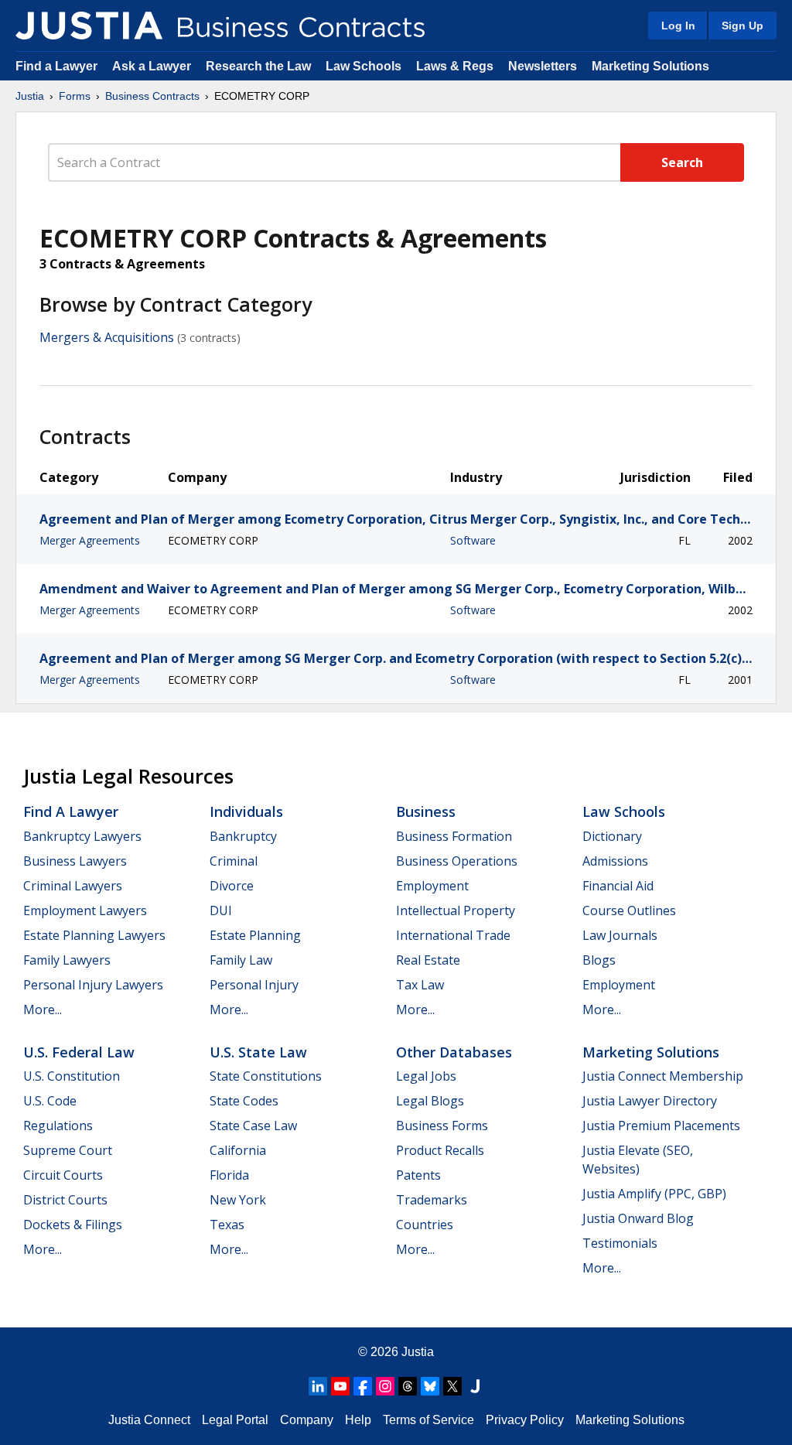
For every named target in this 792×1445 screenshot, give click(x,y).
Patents (418, 1175)
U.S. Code (50, 1100)
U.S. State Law (258, 1052)
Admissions (615, 860)
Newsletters (542, 66)
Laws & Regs (454, 66)
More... (42, 1009)
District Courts (65, 1199)
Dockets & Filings (72, 1224)
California (238, 1150)
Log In (678, 25)
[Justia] (88, 25)
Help (358, 1419)
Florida (229, 1175)
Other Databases (454, 1052)
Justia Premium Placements (661, 1125)
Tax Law (420, 984)
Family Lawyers (67, 959)
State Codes (244, 1100)
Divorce (232, 885)
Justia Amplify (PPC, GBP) (654, 1193)
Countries (424, 1224)
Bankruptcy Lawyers (82, 836)
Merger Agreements (89, 540)
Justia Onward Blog (638, 1218)
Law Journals (619, 935)
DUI (221, 910)
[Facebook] (362, 1386)
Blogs (599, 959)
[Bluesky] (430, 1386)
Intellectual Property (455, 910)
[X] (452, 1386)
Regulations (58, 1125)
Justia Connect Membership (662, 1076)
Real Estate (428, 959)
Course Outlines (629, 910)
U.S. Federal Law (79, 1052)
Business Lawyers (75, 860)
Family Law (241, 959)
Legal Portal (235, 1419)
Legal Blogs (430, 1100)
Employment (432, 885)
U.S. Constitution (71, 1076)
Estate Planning (255, 935)
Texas (227, 1224)
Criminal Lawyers (72, 885)
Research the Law (258, 66)
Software (473, 540)
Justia (29, 96)
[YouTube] (340, 1386)
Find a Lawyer (56, 66)
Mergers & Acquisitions (106, 337)
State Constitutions (266, 1076)
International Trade (453, 935)
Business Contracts (152, 96)
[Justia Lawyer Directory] (475, 1386)
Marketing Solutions (650, 66)
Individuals (246, 811)
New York (238, 1199)
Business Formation (454, 836)
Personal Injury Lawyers (93, 984)
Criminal (234, 860)
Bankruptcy (243, 836)
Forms (74, 96)
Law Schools (363, 66)
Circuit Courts (63, 1175)
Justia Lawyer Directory (649, 1100)
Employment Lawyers (85, 910)
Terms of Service (428, 1419)
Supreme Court (67, 1150)
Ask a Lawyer (153, 66)
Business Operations (456, 860)
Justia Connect (149, 1419)
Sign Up (742, 25)
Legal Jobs (426, 1076)
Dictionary (612, 836)
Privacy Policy (525, 1419)
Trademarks (431, 1199)
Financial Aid (618, 885)
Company (306, 1419)
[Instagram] (385, 1386)
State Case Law (253, 1125)
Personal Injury (254, 984)
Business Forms (442, 1125)
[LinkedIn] (318, 1386)
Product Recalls (440, 1150)
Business (426, 811)
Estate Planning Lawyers (94, 935)
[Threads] (407, 1386)
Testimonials (619, 1243)
